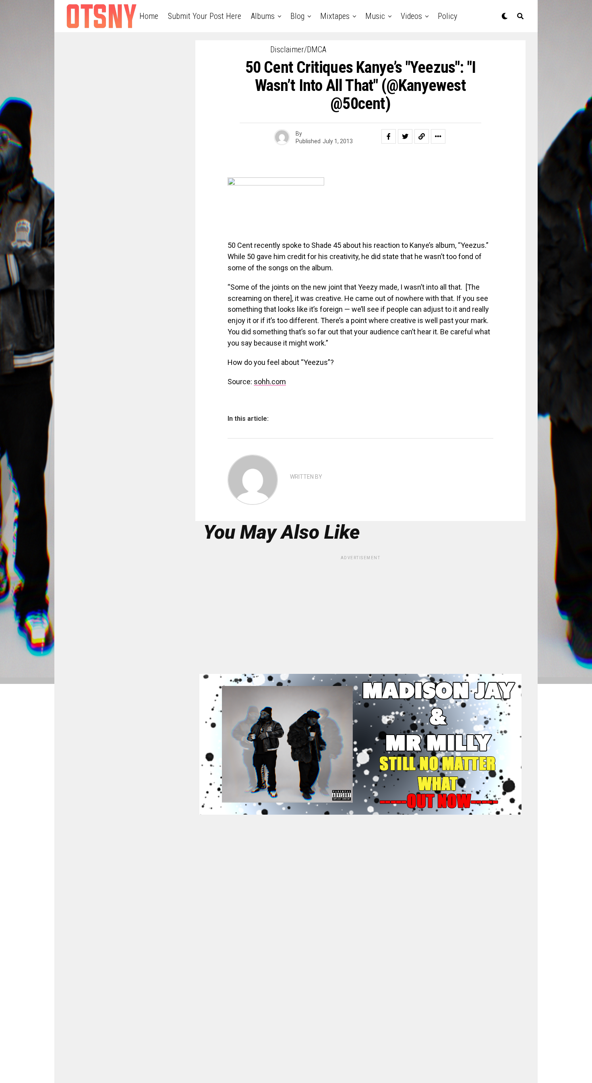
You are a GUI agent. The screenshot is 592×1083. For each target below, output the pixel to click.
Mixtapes (335, 16)
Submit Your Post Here (204, 16)
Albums (263, 16)
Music (375, 16)
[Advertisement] (360, 617)
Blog (297, 16)
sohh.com (270, 381)
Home (148, 16)
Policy (447, 16)
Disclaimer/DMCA (298, 49)
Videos (411, 16)
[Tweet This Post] (405, 136)
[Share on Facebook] (388, 136)
